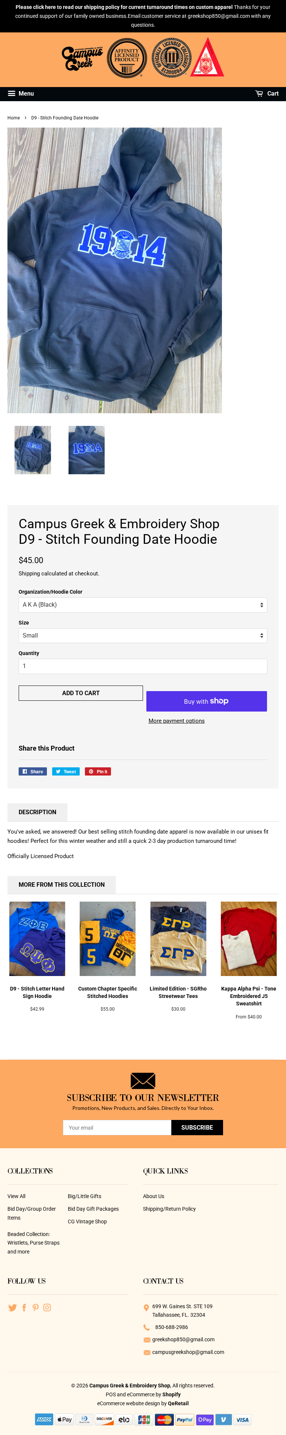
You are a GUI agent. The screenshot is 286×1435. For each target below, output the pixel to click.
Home (13, 118)
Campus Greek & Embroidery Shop (129, 1386)
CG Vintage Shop (87, 1221)
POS (111, 1394)
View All (16, 1196)
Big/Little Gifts (84, 1196)
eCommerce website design (129, 1403)
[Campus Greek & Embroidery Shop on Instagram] (47, 1307)
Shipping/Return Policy (169, 1209)
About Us (153, 1196)
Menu (25, 93)
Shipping (29, 573)
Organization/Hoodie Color (50, 592)
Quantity (29, 653)
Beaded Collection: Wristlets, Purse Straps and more (33, 1243)
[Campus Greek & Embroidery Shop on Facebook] (24, 1307)
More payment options (177, 721)
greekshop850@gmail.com (183, 1339)
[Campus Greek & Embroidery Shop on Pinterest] (36, 1307)
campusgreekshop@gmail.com (188, 1352)
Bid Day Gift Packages (93, 1209)
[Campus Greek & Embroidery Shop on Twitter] (12, 1307)
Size (24, 623)
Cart (272, 93)
